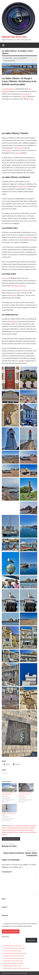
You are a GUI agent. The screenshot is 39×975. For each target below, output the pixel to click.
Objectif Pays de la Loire (14, 37)
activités (24, 96)
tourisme (17, 153)
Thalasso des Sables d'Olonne (10, 832)
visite (26, 290)
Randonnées (29, 830)
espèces (14, 295)
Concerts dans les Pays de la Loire (14, 948)
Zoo (31, 290)
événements (7, 150)
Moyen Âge (22, 186)
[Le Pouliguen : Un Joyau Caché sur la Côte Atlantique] (26, 787)
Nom (4, 899)
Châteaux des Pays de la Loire (12, 946)
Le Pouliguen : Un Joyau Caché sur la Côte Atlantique (25, 794)
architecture (27, 94)
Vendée (30, 99)
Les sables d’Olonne (8, 89)
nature (20, 290)
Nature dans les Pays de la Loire (13, 958)
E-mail (4, 907)
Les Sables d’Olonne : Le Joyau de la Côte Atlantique (8, 794)
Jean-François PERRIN (20, 58)
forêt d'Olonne (12, 827)
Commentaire (7, 872)
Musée (6, 278)
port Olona (23, 830)
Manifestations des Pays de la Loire (14, 953)
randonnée (12, 321)
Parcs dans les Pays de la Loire (13, 961)
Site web (5, 915)
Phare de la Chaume (13, 830)
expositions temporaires (18, 285)
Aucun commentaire (9, 60)
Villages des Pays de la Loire (11, 839)
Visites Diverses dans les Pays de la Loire (16, 968)
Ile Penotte (24, 827)
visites (26, 832)
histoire (19, 148)
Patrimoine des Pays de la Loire (13, 963)
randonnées (27, 237)
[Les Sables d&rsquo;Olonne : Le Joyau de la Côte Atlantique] (9, 787)
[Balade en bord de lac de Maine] (9, 808)
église (4, 201)
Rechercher (5, 936)
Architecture (19, 825)
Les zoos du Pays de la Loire (12, 951)
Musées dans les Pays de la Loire (13, 956)
